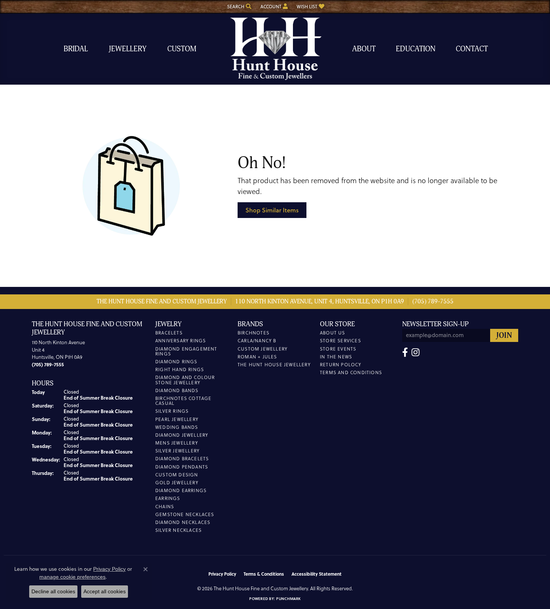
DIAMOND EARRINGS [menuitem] (181, 490)
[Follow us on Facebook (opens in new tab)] (405, 352)
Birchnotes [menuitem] (253, 332)
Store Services (340, 340)
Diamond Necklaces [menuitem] (182, 522)
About (364, 49)
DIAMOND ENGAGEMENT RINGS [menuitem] (186, 351)
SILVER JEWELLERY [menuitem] (177, 450)
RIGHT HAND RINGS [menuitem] (179, 369)
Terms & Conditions (264, 573)
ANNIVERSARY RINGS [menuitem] (180, 340)
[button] (238, 6)
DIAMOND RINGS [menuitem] (176, 361)
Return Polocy (340, 364)
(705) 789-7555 (432, 301)
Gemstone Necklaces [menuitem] (184, 514)
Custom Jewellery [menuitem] (262, 348)
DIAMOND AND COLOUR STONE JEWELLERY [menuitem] (185, 380)
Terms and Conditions (351, 372)
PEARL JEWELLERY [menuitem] (176, 419)
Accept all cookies (104, 591)
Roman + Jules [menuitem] (257, 356)
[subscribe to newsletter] (504, 335)
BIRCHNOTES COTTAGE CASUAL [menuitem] (183, 401)
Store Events (338, 348)
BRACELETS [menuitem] (169, 332)
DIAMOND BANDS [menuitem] (177, 390)
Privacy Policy (222, 573)
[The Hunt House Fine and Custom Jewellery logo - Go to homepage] (275, 48)
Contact (472, 49)
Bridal (76, 49)
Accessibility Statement (316, 573)
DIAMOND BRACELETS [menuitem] (182, 458)
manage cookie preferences (72, 577)
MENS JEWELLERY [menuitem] (176, 442)
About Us (332, 332)
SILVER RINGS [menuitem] (172, 411)
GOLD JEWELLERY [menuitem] (176, 482)
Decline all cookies (53, 591)
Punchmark (288, 598)
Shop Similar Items (272, 210)
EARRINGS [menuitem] (167, 498)
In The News (336, 356)
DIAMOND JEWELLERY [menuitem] (181, 435)
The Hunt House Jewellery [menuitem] (274, 364)
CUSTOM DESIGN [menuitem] (176, 474)
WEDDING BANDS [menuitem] (176, 427)
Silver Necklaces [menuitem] (178, 530)
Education (416, 49)
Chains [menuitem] (164, 506)
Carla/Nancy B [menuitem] (257, 340)
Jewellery (127, 49)
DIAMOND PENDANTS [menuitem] (181, 466)
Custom (181, 49)
